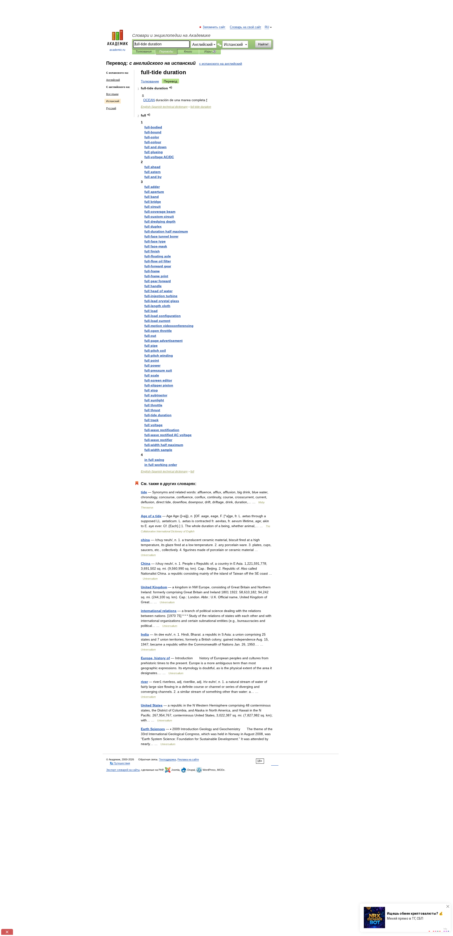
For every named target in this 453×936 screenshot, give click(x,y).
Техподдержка (167, 759)
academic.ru (117, 50)
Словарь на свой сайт (245, 27)
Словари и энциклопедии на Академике (171, 35)
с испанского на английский (220, 63)
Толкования (143, 51)
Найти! (263, 44)
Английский (113, 79)
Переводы (166, 51)
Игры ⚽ (210, 51)
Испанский (112, 101)
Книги (188, 51)
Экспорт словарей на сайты (123, 769)
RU (267, 27)
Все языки (112, 94)
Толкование (150, 81)
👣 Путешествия (120, 763)
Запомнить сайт (214, 27)
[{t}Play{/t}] (170, 87)
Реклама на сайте (188, 759)
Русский (111, 108)
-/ (159, 157)
